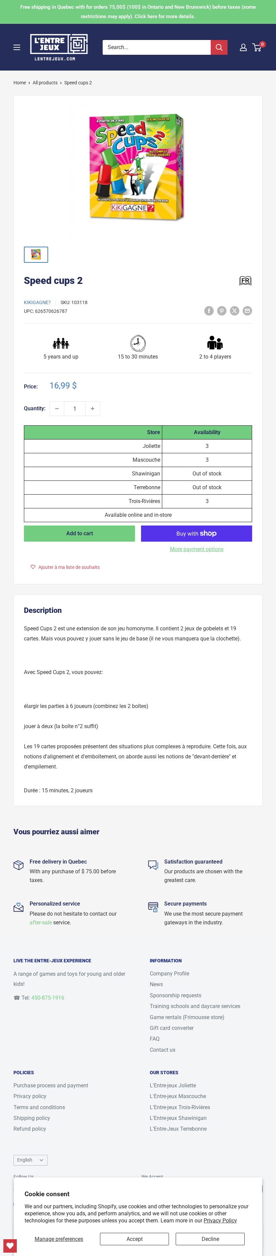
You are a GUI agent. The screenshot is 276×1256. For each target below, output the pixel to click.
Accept (135, 1239)
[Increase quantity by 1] (92, 409)
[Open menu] (16, 47)
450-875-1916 (47, 998)
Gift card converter (172, 1028)
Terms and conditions (39, 1107)
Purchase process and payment (50, 1085)
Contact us (162, 1050)
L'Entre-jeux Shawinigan (178, 1118)
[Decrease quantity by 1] (57, 409)
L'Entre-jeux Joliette (173, 1085)
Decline (210, 1239)
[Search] (219, 47)
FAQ (155, 1039)
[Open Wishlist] (10, 1246)
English (24, 1160)
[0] (257, 47)
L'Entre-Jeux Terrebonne (178, 1129)
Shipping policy (31, 1118)
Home (19, 82)
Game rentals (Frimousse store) (187, 1017)
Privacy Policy (220, 1220)
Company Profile (169, 973)
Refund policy (29, 1129)
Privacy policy (29, 1096)
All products (45, 82)
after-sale (41, 922)
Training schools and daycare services (195, 1006)
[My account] (243, 47)
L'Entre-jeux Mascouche (178, 1096)
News (156, 984)
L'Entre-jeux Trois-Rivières (180, 1107)
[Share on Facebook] (209, 311)
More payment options (196, 549)
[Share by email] (247, 311)
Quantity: (34, 408)
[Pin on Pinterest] (222, 311)
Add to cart (79, 533)
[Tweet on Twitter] (234, 311)
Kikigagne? (37, 302)
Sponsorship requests (175, 995)
